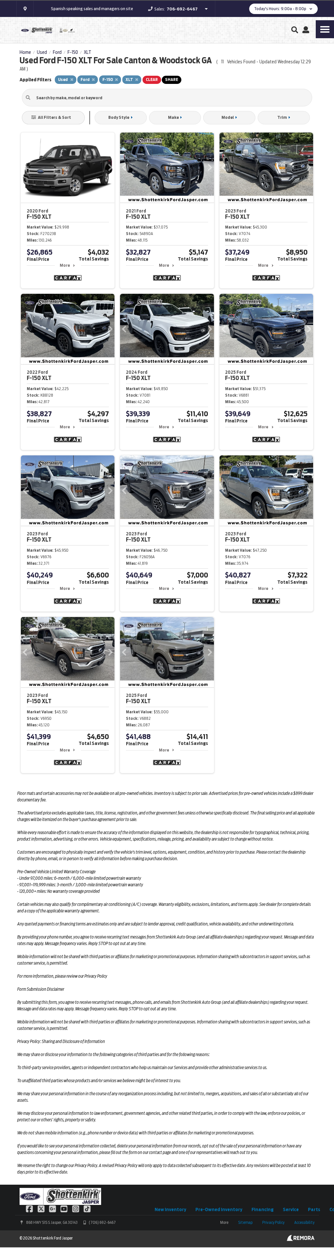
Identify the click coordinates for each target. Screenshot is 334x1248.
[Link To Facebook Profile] (30, 1208)
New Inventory (170, 1209)
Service (291, 1209)
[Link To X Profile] (41, 1208)
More (65, 265)
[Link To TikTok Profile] (87, 1208)
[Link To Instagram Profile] (76, 1208)
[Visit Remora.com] (300, 1239)
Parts (314, 1209)
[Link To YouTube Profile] (64, 1208)
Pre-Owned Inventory (218, 1209)
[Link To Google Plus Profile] (53, 1208)
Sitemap (245, 1222)
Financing (262, 1209)
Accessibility (304, 1222)
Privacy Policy (273, 1222)
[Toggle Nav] (325, 29)
